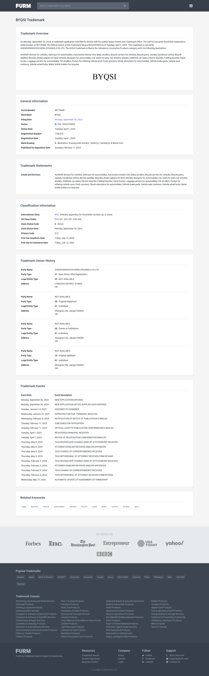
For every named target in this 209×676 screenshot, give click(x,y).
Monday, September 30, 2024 (68, 119)
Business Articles (90, 662)
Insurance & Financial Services (75, 614)
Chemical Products (25, 604)
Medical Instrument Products (120, 604)
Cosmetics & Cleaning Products (30, 623)
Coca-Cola (74, 577)
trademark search (33, 656)
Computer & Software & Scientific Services (35, 617)
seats (94, 506)
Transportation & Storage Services (167, 614)
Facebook (88, 577)
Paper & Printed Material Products (122, 623)
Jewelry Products (69, 617)
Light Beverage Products (72, 627)
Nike (170, 577)
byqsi (24, 506)
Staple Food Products (161, 607)
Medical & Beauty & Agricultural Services (125, 601)
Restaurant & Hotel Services (119, 633)
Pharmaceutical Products (118, 630)
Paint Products (113, 620)
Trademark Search (90, 655)
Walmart (20, 584)
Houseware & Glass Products (75, 611)
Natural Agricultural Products (120, 614)
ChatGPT (61, 577)
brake (104, 506)
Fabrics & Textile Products (28, 633)
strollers (126, 506)
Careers (121, 658)
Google (100, 577)
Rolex (147, 577)
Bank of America (46, 577)
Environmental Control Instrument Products (36, 630)
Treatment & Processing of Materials (168, 617)
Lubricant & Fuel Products (73, 630)
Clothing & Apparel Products (29, 607)
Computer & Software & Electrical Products (36, 614)
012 (56, 214)
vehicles (73, 506)
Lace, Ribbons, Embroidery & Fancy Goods (81, 620)
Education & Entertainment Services (33, 627)
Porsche (136, 577)
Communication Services (27, 611)
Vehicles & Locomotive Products (166, 620)
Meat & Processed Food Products (77, 636)
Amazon (20, 577)
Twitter (148, 655)
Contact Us (174, 662)
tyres (136, 506)
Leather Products (69, 623)
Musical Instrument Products (120, 611)
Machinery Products (70, 633)
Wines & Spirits (158, 623)
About (121, 655)
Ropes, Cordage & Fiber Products (121, 636)
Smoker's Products (160, 604)
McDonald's (123, 577)
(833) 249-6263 (176, 655)
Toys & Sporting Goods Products (166, 611)
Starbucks (158, 577)
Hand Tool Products (70, 607)
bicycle (84, 506)
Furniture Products (70, 604)
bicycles (34, 506)
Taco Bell (180, 577)
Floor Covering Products (72, 601)
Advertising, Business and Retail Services (35, 601)
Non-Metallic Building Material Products (125, 617)
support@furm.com (178, 658)
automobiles (59, 506)
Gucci (110, 577)
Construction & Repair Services (30, 620)
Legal (120, 662)
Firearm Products (24, 636)
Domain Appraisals (91, 658)
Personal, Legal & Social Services (121, 627)
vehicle (46, 506)
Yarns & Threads (159, 627)
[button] (191, 6)
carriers (114, 506)
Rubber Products (159, 601)
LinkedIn (149, 662)
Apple (31, 577)
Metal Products (113, 607)
